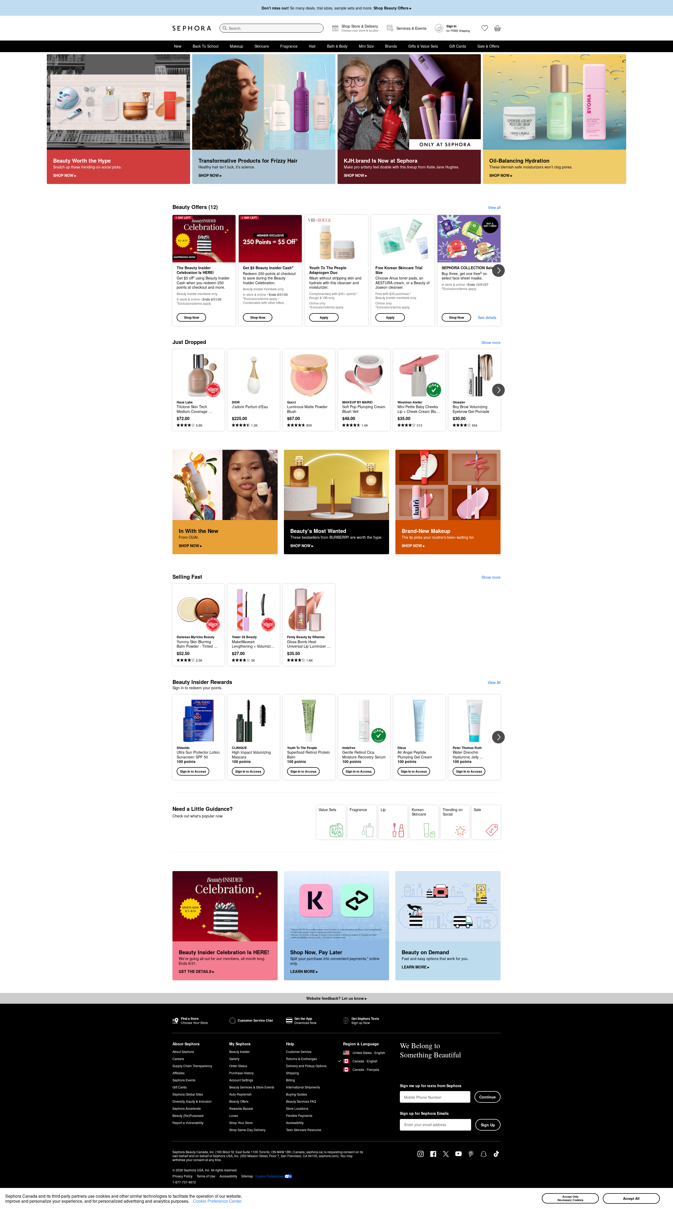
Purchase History (241, 1073)
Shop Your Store (241, 1122)
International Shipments (303, 1087)
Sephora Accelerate (186, 1108)
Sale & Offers (488, 46)
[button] (191, 1202)
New (177, 46)
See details (487, 317)
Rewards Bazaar (241, 1108)
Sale (477, 809)
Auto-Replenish (240, 1094)
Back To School (205, 46)
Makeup (236, 46)
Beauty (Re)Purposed (187, 1115)
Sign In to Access (193, 771)
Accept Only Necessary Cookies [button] (570, 1198)
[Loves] (484, 28)
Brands (391, 46)
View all (494, 207)
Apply (324, 317)
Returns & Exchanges (301, 1058)
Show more (491, 342)
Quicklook (198, 393)
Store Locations (297, 1108)
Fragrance (289, 46)
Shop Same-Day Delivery (247, 1129)
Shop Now (191, 317)
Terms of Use (206, 1176)
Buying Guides (296, 1094)
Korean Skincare (419, 812)
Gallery (234, 1058)
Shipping (292, 1073)
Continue (487, 1097)
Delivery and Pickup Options (306, 1065)
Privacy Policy (182, 1176)
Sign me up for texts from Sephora (430, 1085)
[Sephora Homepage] (191, 28)
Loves (233, 1115)
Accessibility (295, 1122)
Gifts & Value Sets (423, 46)
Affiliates (178, 1073)
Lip (383, 809)
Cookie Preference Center (217, 1200)
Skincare (261, 46)
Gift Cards (457, 46)
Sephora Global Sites (187, 1094)
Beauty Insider (239, 1051)
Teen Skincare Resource (303, 1129)
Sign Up (488, 1124)
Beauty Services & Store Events (251, 1087)
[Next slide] (498, 270)
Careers (178, 1058)
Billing (290, 1080)
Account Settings (241, 1080)
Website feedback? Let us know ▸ (336, 998)
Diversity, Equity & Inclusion (192, 1101)
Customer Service (299, 1051)
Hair (312, 46)
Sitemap (247, 1176)
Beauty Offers (238, 1101)
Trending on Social (453, 812)
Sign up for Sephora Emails (424, 1113)
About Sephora (183, 1051)
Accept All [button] (631, 1198)
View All (494, 682)
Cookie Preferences (269, 1176)
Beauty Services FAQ (301, 1101)
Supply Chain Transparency (192, 1065)
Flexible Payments (299, 1115)
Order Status (238, 1065)
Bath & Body (337, 46)
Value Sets (327, 809)
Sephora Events (183, 1080)
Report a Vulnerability (187, 1122)
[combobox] (272, 28)
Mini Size (366, 46)
